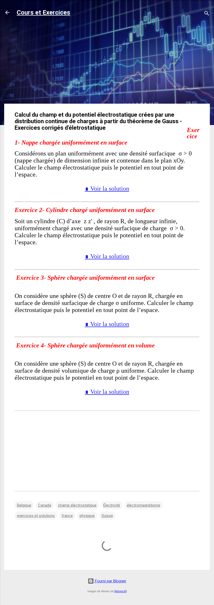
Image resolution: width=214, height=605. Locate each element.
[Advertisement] (107, 63)
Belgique (24, 505)
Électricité (111, 505)
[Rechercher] (207, 14)
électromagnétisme (143, 505)
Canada (44, 505)
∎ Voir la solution (107, 188)
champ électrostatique (77, 505)
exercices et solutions (36, 515)
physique (87, 515)
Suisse (107, 515)
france (67, 515)
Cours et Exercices (43, 12)
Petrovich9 (120, 591)
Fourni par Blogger (110, 581)
